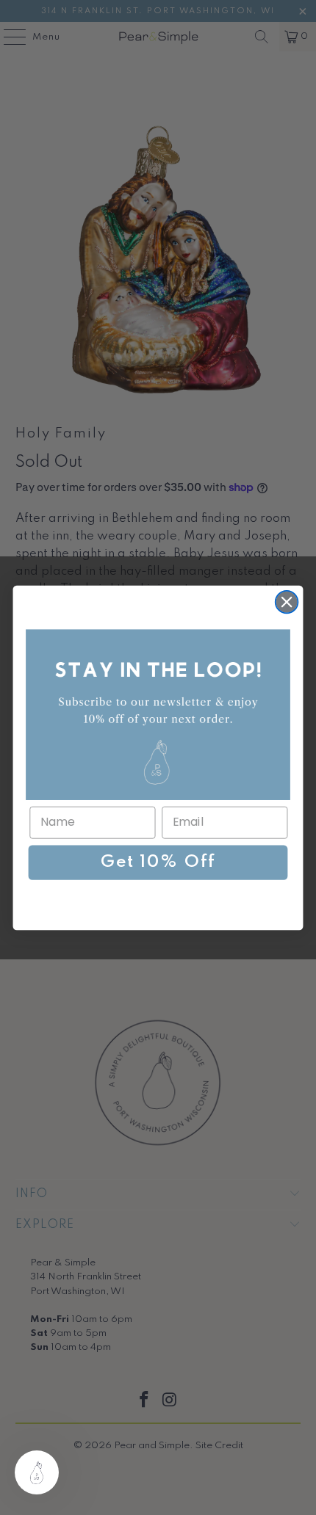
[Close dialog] (287, 601)
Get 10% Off (158, 862)
